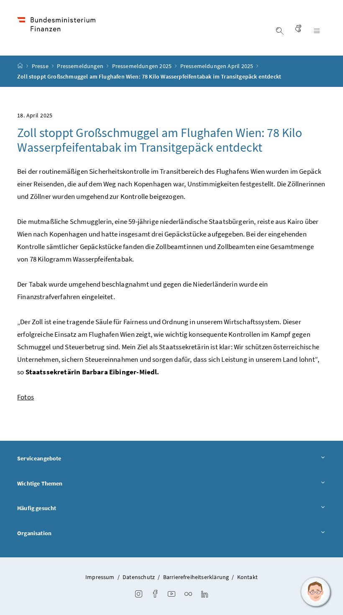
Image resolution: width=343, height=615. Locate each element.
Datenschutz (139, 577)
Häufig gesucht (36, 508)
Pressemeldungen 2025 (142, 66)
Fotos (25, 397)
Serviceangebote (39, 458)
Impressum (100, 577)
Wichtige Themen (40, 483)
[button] (315, 592)
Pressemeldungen (81, 66)
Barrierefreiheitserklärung (196, 577)
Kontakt (247, 577)
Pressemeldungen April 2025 (217, 66)
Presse (41, 66)
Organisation (34, 533)
